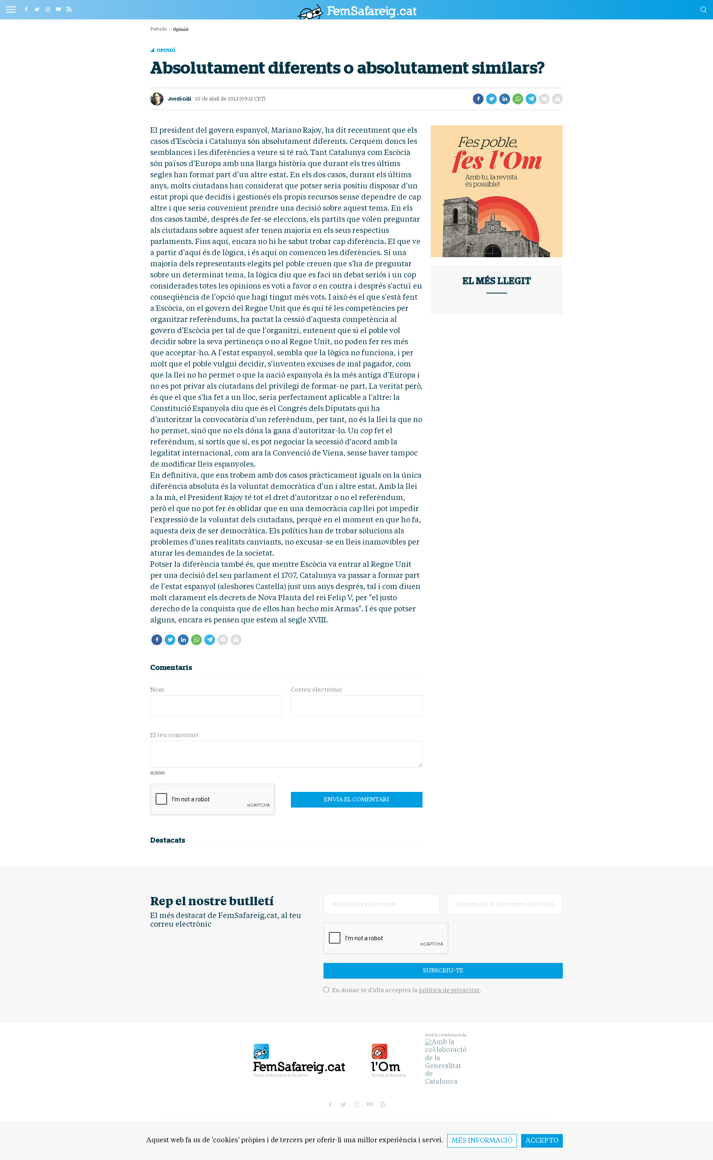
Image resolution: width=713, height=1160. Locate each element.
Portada (158, 29)
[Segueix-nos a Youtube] (58, 9)
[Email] (544, 99)
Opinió (166, 50)
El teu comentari (174, 735)
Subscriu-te (443, 971)
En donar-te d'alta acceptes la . (406, 990)
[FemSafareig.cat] (356, 11)
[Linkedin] (504, 99)
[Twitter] (491, 99)
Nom (157, 690)
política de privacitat (449, 990)
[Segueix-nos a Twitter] (36, 9)
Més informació (482, 1141)
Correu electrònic (316, 690)
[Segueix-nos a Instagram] (47, 9)
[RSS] (69, 9)
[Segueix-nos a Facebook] (26, 9)
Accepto (542, 1141)
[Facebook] (478, 99)
